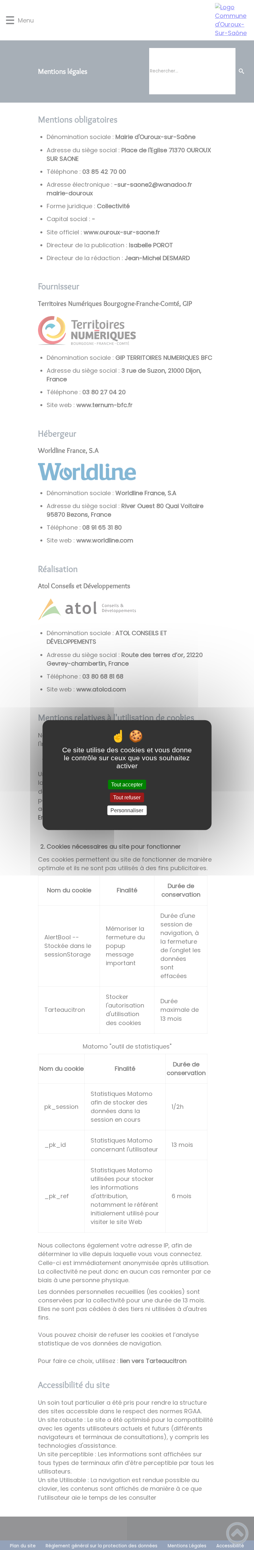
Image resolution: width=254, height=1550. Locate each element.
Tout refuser (127, 797)
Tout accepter (127, 784)
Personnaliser (126, 810)
